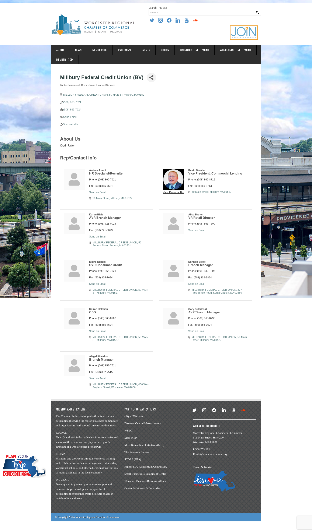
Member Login (64, 59)
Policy (165, 50)
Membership (99, 50)
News (78, 50)
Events (146, 50)
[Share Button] (151, 77)
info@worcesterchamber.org (211, 454)
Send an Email (97, 192)
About (60, 50)
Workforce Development (235, 50)
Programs (124, 50)
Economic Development (194, 50)
